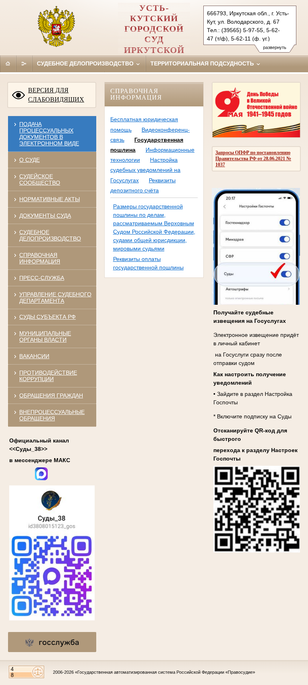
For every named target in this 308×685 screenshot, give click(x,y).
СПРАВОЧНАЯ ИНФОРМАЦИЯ (39, 258)
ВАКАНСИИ (34, 356)
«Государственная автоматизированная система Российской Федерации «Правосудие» (165, 672)
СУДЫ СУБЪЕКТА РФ (47, 317)
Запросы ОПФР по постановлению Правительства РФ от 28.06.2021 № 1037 (253, 158)
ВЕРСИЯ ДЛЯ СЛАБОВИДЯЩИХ (56, 95)
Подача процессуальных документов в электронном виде (49, 134)
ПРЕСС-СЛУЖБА (41, 278)
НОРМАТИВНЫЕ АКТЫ (49, 199)
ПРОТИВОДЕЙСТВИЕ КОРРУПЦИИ (48, 375)
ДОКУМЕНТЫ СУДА (45, 215)
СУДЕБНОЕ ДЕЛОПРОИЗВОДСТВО (50, 235)
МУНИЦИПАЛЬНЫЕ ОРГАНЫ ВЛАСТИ (45, 336)
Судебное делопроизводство (86, 63)
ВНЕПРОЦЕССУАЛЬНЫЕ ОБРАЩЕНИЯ (52, 415)
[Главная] (8, 63)
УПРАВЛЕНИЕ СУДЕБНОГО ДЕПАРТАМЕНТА (55, 297)
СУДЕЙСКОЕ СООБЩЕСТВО (39, 179)
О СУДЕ (29, 160)
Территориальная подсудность (202, 63)
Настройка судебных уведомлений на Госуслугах (145, 170)
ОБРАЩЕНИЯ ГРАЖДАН (51, 395)
